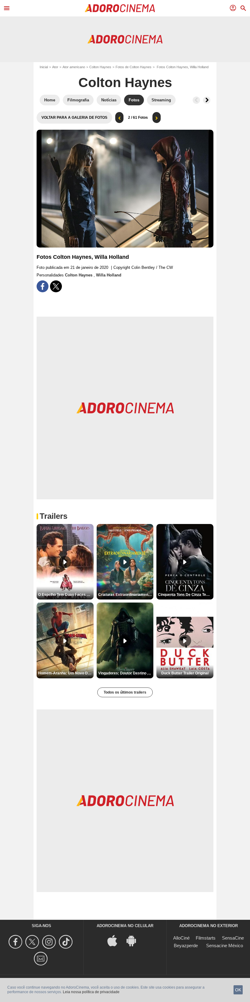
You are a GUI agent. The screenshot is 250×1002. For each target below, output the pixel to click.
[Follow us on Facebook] (16, 942)
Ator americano (73, 67)
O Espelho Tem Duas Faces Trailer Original (66, 594)
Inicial (44, 67)
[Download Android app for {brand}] (134, 940)
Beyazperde (186, 945)
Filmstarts (206, 937)
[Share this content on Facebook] (42, 286)
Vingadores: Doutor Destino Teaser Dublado (126, 673)
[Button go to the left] (196, 100)
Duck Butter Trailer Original (185, 673)
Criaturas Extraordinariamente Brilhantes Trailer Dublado (126, 594)
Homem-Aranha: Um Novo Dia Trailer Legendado (66, 673)
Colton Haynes (100, 67)
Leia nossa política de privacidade (91, 992)
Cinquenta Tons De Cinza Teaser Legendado (185, 594)
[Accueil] (120, 8)
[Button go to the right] (206, 100)
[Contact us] (41, 958)
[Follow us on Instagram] (50, 942)
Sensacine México (224, 945)
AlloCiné (181, 937)
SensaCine (233, 937)
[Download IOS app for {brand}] (115, 940)
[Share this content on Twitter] (56, 286)
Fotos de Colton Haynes (134, 67)
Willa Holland (108, 275)
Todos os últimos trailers (125, 692)
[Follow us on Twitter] (33, 942)
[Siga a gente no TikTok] (66, 942)
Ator (55, 67)
